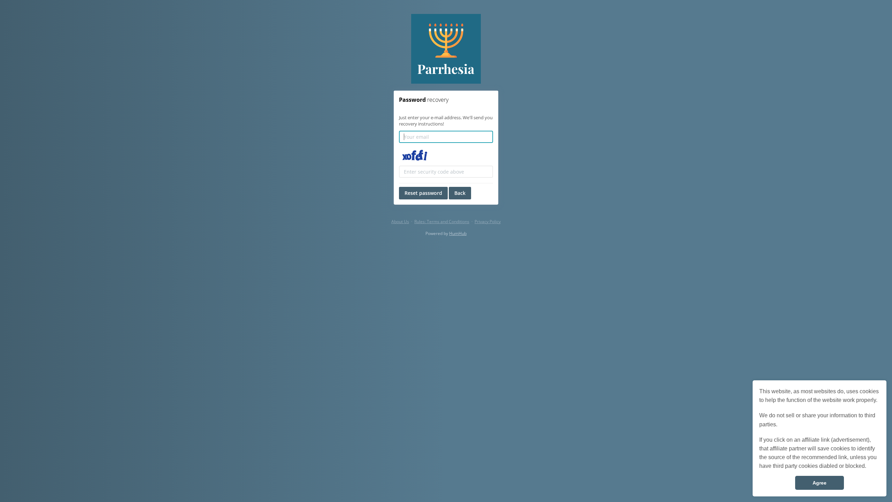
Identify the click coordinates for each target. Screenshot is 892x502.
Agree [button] (819, 483)
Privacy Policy (488, 222)
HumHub (458, 233)
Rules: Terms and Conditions (441, 222)
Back (460, 193)
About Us (400, 222)
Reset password (423, 193)
